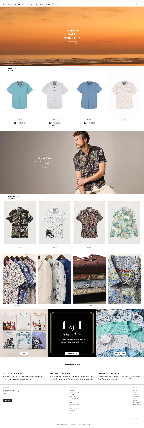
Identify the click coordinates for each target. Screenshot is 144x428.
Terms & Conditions (137, 402)
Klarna (70, 400)
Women (23, 4)
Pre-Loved (42, 4)
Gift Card (71, 402)
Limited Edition (30, 4)
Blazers (54, 305)
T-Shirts (24, 353)
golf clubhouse (120, 353)
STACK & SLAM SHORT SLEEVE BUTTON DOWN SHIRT (54, 245)
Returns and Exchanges (74, 392)
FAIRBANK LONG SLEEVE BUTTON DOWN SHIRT (124, 245)
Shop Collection (11, 70)
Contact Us (71, 390)
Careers (134, 398)
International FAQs (73, 398)
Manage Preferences (73, 408)
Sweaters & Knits (89, 305)
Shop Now (72, 42)
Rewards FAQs (136, 394)
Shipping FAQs (72, 396)
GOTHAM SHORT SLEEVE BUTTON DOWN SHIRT (20, 245)
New (15, 4)
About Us (135, 390)
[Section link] (72, 36)
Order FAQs (72, 394)
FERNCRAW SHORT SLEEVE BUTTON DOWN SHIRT (89, 245)
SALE (37, 4)
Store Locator (136, 396)
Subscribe (7, 400)
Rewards (48, 4)
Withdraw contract (137, 404)
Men (19, 4)
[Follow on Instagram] (6, 414)
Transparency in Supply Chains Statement (68, 424)
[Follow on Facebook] (3, 414)
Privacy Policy (72, 410)
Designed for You (72, 353)
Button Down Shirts (19, 305)
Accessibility (135, 400)
